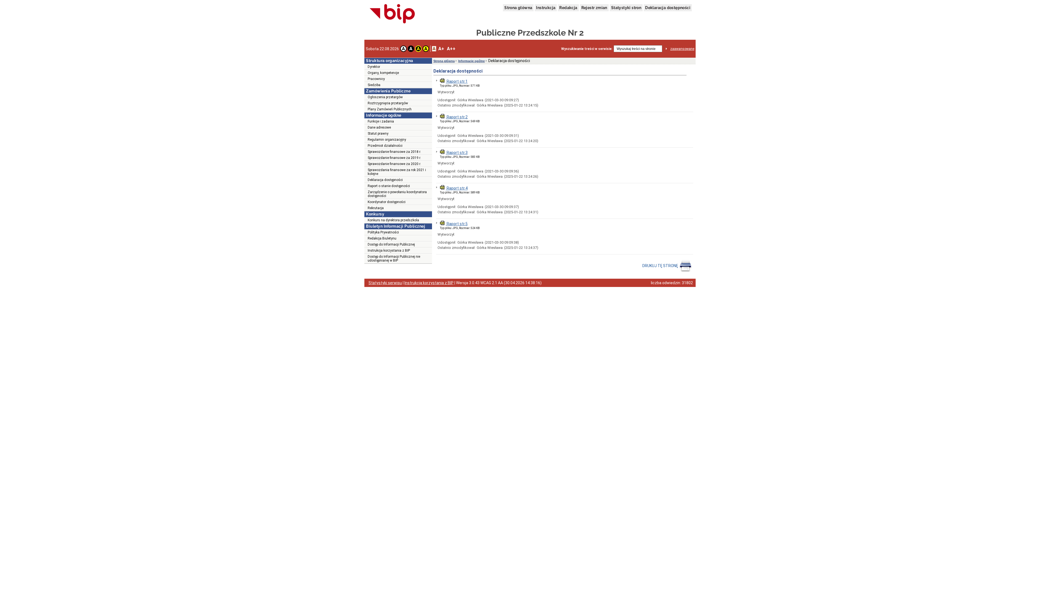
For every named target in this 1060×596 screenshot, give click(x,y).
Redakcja (568, 8)
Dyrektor (374, 67)
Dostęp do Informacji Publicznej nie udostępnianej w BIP (394, 258)
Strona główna (518, 8)
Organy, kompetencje (383, 73)
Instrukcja (545, 8)
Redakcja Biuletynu (382, 238)
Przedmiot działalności (385, 146)
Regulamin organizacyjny (387, 140)
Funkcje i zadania (381, 121)
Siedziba (374, 85)
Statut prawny (378, 133)
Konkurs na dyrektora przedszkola (393, 220)
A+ (441, 48)
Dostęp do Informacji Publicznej (391, 244)
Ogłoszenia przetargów (385, 97)
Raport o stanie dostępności (389, 186)
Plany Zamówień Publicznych (390, 109)
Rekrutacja (376, 208)
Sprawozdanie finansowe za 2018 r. (394, 152)
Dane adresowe (379, 127)
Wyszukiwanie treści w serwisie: (586, 49)
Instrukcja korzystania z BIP (389, 250)
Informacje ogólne (471, 61)
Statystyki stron (626, 8)
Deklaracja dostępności (667, 8)
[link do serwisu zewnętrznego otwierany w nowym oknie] (392, 14)
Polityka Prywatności (383, 232)
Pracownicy (376, 79)
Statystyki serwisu (385, 283)
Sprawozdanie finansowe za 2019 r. (394, 158)
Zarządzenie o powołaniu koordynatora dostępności (397, 194)
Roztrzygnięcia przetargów (388, 103)
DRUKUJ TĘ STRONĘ (660, 266)
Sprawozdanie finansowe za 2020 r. (394, 164)
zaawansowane (682, 49)
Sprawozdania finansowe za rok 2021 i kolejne (397, 172)
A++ (451, 48)
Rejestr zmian (594, 8)
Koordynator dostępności (387, 202)
